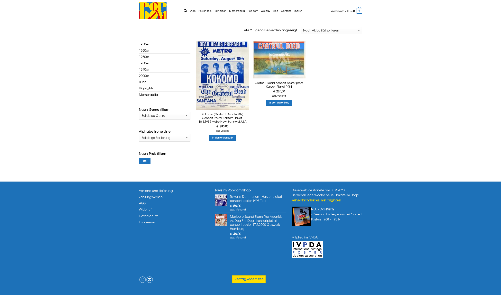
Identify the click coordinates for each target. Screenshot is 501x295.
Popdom (253, 11)
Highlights (146, 88)
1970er (144, 56)
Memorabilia (237, 11)
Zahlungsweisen (151, 196)
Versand (225, 130)
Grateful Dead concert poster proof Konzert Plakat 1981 (279, 84)
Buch (143, 81)
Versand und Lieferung (156, 190)
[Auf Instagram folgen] (142, 279)
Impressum (147, 222)
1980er (144, 63)
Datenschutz (148, 215)
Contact (286, 11)
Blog (275, 11)
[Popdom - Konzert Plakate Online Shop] (158, 11)
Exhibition (220, 11)
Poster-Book (205, 11)
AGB (142, 203)
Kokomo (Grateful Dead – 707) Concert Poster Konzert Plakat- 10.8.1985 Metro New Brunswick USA (223, 117)
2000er (144, 75)
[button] (346, 10)
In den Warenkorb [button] (222, 137)
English (298, 11)
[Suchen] (185, 10)
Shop (193, 11)
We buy (265, 11)
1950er (144, 44)
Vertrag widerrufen (248, 279)
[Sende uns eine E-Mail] (149, 279)
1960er (144, 50)
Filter (144, 161)
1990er (144, 69)
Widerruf (145, 209)
